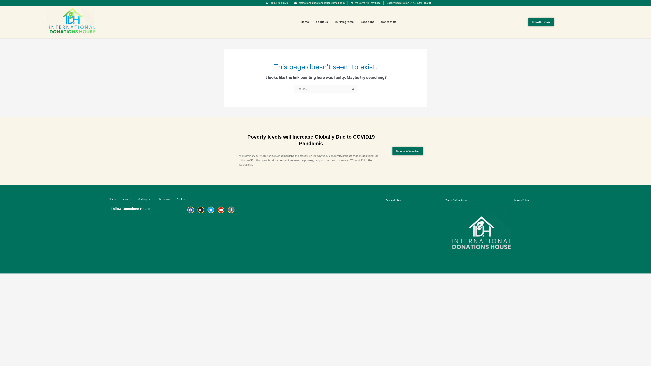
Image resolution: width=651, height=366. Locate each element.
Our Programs (344, 22)
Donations (367, 22)
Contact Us (388, 22)
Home (305, 22)
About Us (322, 22)
